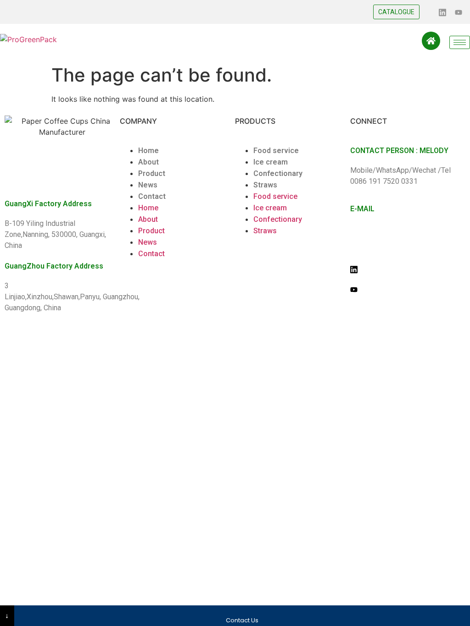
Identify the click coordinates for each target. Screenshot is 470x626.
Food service (276, 150)
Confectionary (277, 173)
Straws (265, 185)
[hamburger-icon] (459, 42)
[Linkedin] (442, 11)
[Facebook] (426, 11)
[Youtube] (458, 11)
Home (148, 150)
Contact (152, 196)
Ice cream (270, 162)
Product (151, 173)
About (148, 162)
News (147, 185)
